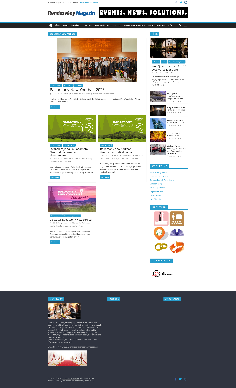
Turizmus (87, 25)
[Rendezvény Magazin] (50, 25)
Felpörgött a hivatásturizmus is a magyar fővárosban (175, 96)
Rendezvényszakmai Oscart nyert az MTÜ (175, 121)
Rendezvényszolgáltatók (160, 25)
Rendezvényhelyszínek (106, 25)
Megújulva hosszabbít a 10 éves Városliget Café (169, 67)
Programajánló (69, 145)
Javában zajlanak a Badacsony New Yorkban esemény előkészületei (69, 152)
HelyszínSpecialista (157, 187)
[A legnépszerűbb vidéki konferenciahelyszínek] (158, 106)
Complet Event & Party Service (162, 180)
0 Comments (76, 94)
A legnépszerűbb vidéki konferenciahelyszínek (176, 108)
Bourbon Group (156, 184)
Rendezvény (68, 85)
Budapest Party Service (159, 176)
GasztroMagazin (156, 195)
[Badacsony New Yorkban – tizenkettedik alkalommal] (122, 117)
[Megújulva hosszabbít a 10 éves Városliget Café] (169, 39)
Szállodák (78, 85)
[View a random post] (185, 25)
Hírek (57, 25)
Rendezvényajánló (71, 25)
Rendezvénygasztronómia (132, 25)
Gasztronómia (56, 85)
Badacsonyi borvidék (118, 159)
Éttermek (156, 62)
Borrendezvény (108, 94)
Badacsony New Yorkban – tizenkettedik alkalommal (117, 150)
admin (65, 94)
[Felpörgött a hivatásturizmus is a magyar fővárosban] (158, 92)
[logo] (64, 304)
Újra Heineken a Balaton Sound (173, 134)
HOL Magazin (155, 199)
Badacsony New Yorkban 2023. (78, 89)
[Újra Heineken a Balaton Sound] (158, 132)
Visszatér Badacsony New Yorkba (71, 219)
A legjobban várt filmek (89, 2)
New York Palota (66, 162)
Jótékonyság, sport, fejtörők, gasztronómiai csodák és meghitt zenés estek (176, 150)
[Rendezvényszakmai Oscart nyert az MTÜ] (158, 119)
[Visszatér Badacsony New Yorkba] (72, 187)
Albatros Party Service (158, 172)
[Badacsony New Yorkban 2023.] (97, 39)
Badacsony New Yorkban (93, 94)
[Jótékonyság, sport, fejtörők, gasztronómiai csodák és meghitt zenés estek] (158, 145)
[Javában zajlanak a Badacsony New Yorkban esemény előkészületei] (72, 117)
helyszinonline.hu (156, 191)
